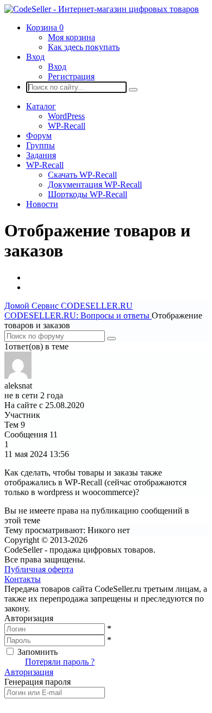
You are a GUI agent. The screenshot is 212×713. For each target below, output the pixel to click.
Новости (42, 204)
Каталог (41, 106)
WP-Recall (66, 125)
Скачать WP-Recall (82, 174)
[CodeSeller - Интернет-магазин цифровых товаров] (101, 9)
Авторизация (28, 672)
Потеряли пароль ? (60, 661)
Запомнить (37, 651)
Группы (40, 145)
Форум (39, 135)
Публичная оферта (38, 569)
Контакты (22, 579)
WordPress (66, 116)
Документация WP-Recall (95, 184)
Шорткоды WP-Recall (87, 194)
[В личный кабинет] (18, 375)
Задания (41, 155)
